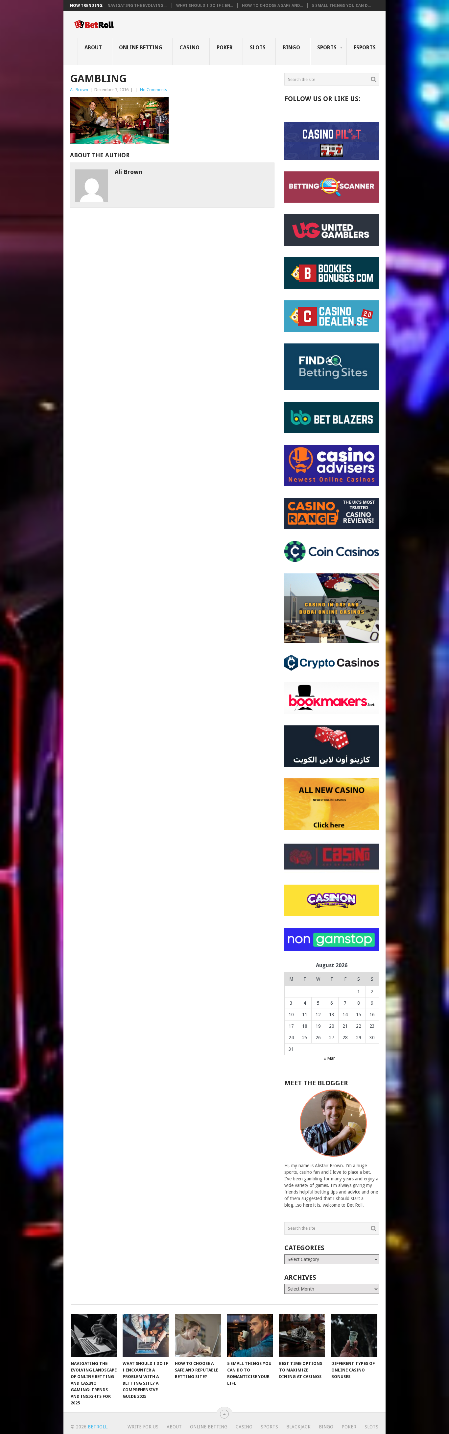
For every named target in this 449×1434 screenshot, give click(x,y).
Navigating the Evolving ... (137, 5)
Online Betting (140, 47)
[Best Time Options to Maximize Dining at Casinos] (302, 1335)
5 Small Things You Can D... (341, 5)
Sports (327, 47)
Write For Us (143, 1426)
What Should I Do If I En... (204, 5)
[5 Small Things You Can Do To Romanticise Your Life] (250, 1335)
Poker (225, 47)
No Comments (153, 89)
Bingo (291, 47)
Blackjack (298, 1426)
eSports (365, 47)
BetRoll (97, 1426)
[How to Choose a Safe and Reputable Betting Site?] (198, 1335)
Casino (189, 47)
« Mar (329, 1058)
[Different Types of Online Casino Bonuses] (354, 1335)
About (93, 47)
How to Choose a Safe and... (272, 5)
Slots (258, 47)
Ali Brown (79, 89)
